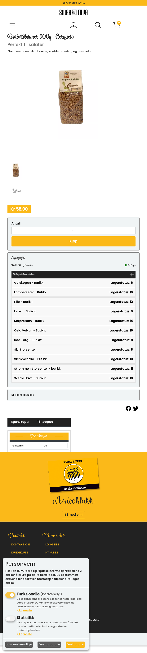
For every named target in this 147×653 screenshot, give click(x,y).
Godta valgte (49, 644)
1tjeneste (24, 610)
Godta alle (75, 644)
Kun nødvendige (19, 644)
